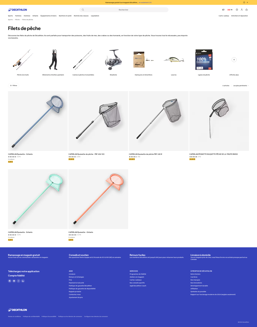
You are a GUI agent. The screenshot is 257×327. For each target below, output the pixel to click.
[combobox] (241, 86)
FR (231, 10)
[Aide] (237, 9)
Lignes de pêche (204, 75)
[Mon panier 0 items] (246, 9)
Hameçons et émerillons (143, 75)
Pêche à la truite (23, 75)
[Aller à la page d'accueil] (17, 9)
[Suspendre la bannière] (244, 2)
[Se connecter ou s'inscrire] (241, 9)
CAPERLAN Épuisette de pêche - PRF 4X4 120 (86, 154)
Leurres (173, 75)
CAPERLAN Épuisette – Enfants (20, 154)
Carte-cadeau (224, 16)
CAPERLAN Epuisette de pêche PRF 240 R (145, 154)
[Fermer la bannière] (247, 2)
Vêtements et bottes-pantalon (53, 75)
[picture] (38, 121)
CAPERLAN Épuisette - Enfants (20, 232)
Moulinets (113, 75)
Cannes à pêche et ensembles (83, 75)
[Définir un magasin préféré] (223, 9)
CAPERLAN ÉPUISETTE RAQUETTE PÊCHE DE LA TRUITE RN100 (213, 154)
